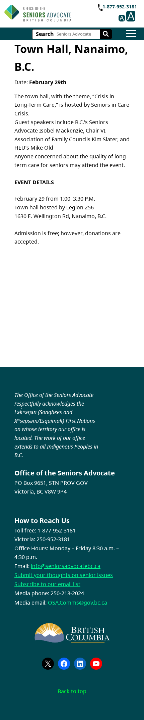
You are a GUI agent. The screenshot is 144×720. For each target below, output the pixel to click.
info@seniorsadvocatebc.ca (65, 566)
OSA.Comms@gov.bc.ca (77, 602)
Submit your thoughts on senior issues (63, 575)
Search (45, 34)
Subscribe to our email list (47, 584)
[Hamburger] (131, 34)
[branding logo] (37, 13)
